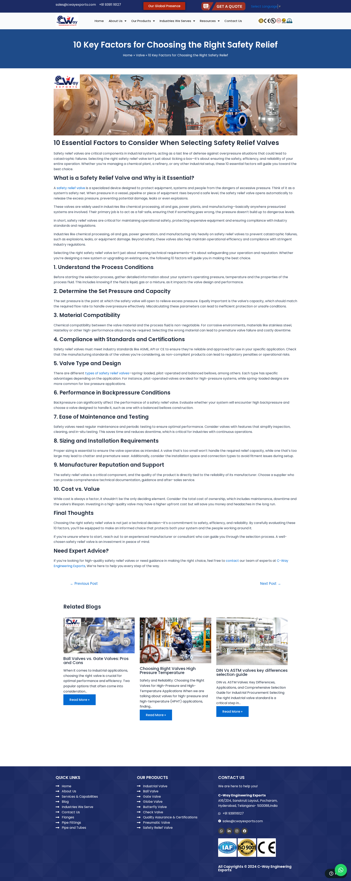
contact (232, 560)
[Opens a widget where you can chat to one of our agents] (336, 874)
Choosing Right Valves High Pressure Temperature (168, 670)
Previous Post (84, 583)
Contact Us (233, 21)
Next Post (270, 583)
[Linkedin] (229, 831)
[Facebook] (244, 831)
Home (99, 21)
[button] (341, 870)
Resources (208, 21)
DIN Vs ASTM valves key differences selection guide (252, 672)
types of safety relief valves (107, 373)
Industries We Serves (175, 21)
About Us (115, 21)
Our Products (141, 21)
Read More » (79, 699)
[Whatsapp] (221, 831)
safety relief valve (71, 188)
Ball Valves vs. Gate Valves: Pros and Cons (96, 660)
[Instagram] (237, 831)
